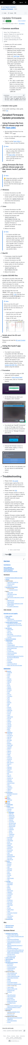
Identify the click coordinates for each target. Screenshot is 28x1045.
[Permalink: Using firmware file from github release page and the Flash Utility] (1, 125)
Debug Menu (11, 812)
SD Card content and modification (14, 635)
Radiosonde (9, 710)
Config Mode (10, 893)
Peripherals (11, 829)
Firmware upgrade (11, 645)
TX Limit (9, 914)
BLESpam (9, 743)
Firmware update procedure (11, 622)
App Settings (10, 884)
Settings (9, 881)
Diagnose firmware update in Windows (15, 646)
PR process (7, 960)
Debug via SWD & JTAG (12, 988)
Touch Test (11, 835)
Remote (8, 803)
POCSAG (9, 707)
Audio (8, 683)
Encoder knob (10, 595)
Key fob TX (9, 759)
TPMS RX (9, 726)
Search (8, 715)
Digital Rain (9, 868)
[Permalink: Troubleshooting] (1, 476)
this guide (15, 481)
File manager (10, 837)
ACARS (8, 674)
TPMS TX (9, 789)
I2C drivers (9, 992)
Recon (8, 796)
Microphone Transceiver (12, 793)
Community (22, 1036)
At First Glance (10, 963)
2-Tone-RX (9, 672)
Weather (9, 727)
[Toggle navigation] (2, 2)
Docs (8, 1037)
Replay (8, 801)
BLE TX (8, 741)
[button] (23, 95)
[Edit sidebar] (23, 559)
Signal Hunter (10, 716)
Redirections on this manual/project (14, 620)
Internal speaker (10, 602)
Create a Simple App (11, 974)
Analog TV (9, 680)
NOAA (8, 704)
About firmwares (10, 619)
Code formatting (9, 959)
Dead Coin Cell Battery (12, 652)
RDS (8, 773)
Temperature (11, 834)
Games (8, 861)
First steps (7, 617)
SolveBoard (9, 662)
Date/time (9, 897)
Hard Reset (9, 917)
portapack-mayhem (9, 7)
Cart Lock (9, 810)
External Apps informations (12, 977)
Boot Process (10, 965)
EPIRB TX (9, 748)
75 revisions (22, 23)
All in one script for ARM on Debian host (15, 950)
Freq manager (10, 840)
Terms (4, 1036)
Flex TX (8, 749)
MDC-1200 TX (10, 762)
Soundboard (9, 781)
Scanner (9, 713)
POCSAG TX (9, 771)
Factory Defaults (10, 654)
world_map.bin (10, 998)
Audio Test (11, 813)
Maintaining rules (10, 1014)
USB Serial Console (9, 925)
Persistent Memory (11, 968)
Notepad (9, 845)
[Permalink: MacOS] (1, 253)
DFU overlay (9, 659)
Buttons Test (11, 815)
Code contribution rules (12, 973)
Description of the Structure (11, 962)
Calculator (9, 809)
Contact (11, 1037)
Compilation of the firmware (11, 933)
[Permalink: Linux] (1, 206)
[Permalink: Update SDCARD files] (1, 275)
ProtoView (9, 708)
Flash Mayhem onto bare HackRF (14, 623)
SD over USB (10, 850)
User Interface (10, 916)
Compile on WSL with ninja (12, 934)
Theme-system (10, 987)
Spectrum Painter (10, 782)
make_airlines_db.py (11, 994)
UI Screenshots (8, 1008)
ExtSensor (11, 820)
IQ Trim (8, 842)
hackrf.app (16, 56)
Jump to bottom (22, 20)
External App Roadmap (12, 1020)
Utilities (8, 806)
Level (8, 699)
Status (17, 1036)
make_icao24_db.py (11, 996)
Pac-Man (9, 875)
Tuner (8, 853)
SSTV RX (9, 718)
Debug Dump (11, 816)
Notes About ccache (11, 956)
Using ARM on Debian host (12, 948)
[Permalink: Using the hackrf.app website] (1, 347)
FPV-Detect (9, 696)
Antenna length (10, 807)
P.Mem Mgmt (10, 904)
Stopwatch (9, 851)
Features (7, 579)
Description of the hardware (11, 587)
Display (8, 898)
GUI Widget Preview (11, 1002)
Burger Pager (10, 745)
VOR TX (9, 790)
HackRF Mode (10, 919)
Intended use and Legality (11, 613)
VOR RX (9, 731)
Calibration (9, 892)
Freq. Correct (10, 901)
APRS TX (9, 738)
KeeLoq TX (9, 757)
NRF (8, 705)
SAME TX (9, 776)
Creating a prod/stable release (13, 1011)
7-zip (14, 294)
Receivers (9, 671)
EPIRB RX (9, 688)
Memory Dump (12, 826)
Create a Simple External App (13, 976)
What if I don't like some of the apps (14, 665)
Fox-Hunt (9, 694)
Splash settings (10, 909)
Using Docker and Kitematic (13, 939)
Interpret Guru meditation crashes (14, 984)
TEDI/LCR (9, 786)
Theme (8, 911)
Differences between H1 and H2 (14, 1007)
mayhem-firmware (7, 9)
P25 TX (8, 770)
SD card (9, 1022)
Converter (9, 895)
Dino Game (9, 870)
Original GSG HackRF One (12, 582)
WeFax (8, 729)
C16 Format (9, 799)
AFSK (8, 677)
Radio (8, 693)
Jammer (9, 756)
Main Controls (10, 634)
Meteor (8, 701)
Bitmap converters (11, 999)
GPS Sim (9, 752)
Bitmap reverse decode (12, 1001)
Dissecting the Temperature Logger (14, 1005)
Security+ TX (10, 778)
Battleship (9, 862)
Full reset (9, 660)
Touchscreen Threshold (12, 912)
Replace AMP (10, 592)
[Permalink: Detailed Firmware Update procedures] (1, 116)
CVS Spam (9, 746)
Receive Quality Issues (12, 648)
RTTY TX (9, 775)
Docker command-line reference (14, 940)
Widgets (9, 979)
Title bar (9, 631)
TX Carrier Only (10, 651)
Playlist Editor (10, 846)
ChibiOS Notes (10, 970)
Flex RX (8, 691)
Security (13, 1036)
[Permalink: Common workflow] (1, 28)
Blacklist (9, 889)
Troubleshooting (9, 640)
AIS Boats (9, 678)
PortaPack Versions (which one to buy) (13, 577)
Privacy (8, 1036)
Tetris (8, 879)
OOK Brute (9, 767)
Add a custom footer (15, 549)
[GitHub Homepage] (9, 1041)
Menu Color (9, 903)
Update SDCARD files (11, 365)
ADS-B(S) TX (10, 735)
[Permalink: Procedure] (1, 370)
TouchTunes (9, 787)
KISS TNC (9, 795)
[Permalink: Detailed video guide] (1, 106)
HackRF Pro (9, 585)
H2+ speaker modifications (12, 606)
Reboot (10, 831)
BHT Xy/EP (9, 740)
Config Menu (10, 643)
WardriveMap (10, 854)
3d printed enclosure (13, 589)
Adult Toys (9, 737)
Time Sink (9, 724)
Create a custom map (10, 957)
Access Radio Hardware (12, 982)
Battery (8, 887)
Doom (8, 871)
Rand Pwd (9, 848)
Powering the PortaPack (10, 638)
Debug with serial (10, 990)
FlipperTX (9, 751)
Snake (8, 876)
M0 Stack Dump (12, 823)
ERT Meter (9, 689)
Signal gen (9, 779)
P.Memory (11, 827)
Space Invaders (10, 878)
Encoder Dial (10, 900)
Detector (9, 686)
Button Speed (10, 890)
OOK (8, 765)
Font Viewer (11, 821)
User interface (8, 628)
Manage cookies (17, 1037)
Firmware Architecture (12, 966)
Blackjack (9, 864)
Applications (7, 668)
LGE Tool (9, 760)
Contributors (7, 564)
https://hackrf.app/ (17, 377)
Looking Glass (10, 804)
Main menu (9, 632)
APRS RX (9, 682)
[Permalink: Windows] (1, 190)
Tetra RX (9, 723)
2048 (8, 867)
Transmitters (9, 732)
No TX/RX (9, 649)
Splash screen (10, 629)
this (7, 110)
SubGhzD (9, 721)
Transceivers (9, 792)
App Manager (10, 882)
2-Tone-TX (9, 733)
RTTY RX (9, 712)
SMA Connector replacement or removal (15, 597)
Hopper (8, 754)
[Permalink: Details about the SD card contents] (1, 336)
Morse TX (9, 764)
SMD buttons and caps (12, 594)
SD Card (11, 832)
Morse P (9, 873)
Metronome (9, 843)
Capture (8, 798)
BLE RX (8, 685)
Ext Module (11, 818)
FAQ (16, 490)
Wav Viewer (9, 857)
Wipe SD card (10, 859)
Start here (7, 561)
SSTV (8, 784)
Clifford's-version (10, 583)
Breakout (9, 865)
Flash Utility (11, 128)
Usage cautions (8, 616)
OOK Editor (9, 768)
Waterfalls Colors (9, 927)
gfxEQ (8, 697)
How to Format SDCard (12, 663)
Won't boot (9, 641)
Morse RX (9, 702)
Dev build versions (11, 954)
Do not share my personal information (14, 1038)
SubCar (8, 719)
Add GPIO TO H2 (10, 600)
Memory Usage (12, 824)
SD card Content (20, 340)
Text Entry (9, 637)
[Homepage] (14, 2)
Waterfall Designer (11, 856)
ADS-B (8, 675)
